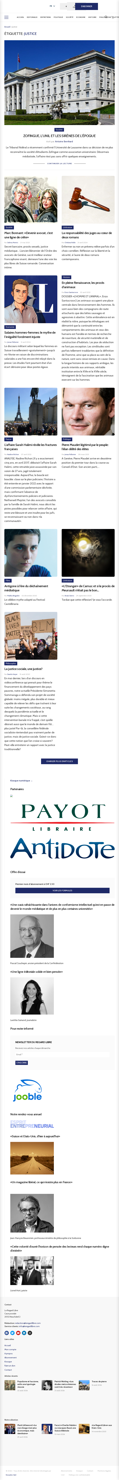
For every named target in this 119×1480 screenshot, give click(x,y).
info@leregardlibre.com (29, 1326)
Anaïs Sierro (69, 596)
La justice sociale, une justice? (23, 669)
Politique (58, 17)
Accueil (20, 17)
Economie (80, 17)
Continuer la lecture (59, 163)
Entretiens (45, 17)
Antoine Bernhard (64, 141)
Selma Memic (12, 242)
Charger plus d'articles (59, 761)
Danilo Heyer (12, 674)
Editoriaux (32, 17)
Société (69, 17)
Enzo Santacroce (71, 292)
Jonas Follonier (13, 342)
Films (8, 580)
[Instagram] (30, 1333)
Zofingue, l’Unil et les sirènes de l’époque (59, 136)
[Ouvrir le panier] (112, 17)
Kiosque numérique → (21, 780)
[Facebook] (6, 1333)
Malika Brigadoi (13, 596)
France (8, 439)
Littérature (67, 227)
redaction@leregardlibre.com (28, 1323)
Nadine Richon (13, 454)
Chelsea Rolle (70, 242)
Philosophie (11, 663)
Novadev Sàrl (11, 1475)
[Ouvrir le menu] (6, 17)
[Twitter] (12, 1333)
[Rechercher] (106, 17)
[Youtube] (18, 1333)
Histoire (92, 17)
